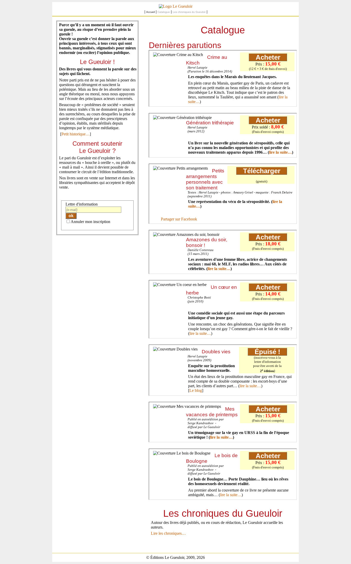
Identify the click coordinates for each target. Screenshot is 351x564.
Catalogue (164, 12)
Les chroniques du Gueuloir (189, 12)
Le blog (195, 390)
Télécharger (261, 170)
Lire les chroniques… (168, 533)
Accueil (150, 12)
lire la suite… (280, 152)
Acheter (268, 57)
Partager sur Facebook (179, 219)
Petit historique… (75, 134)
